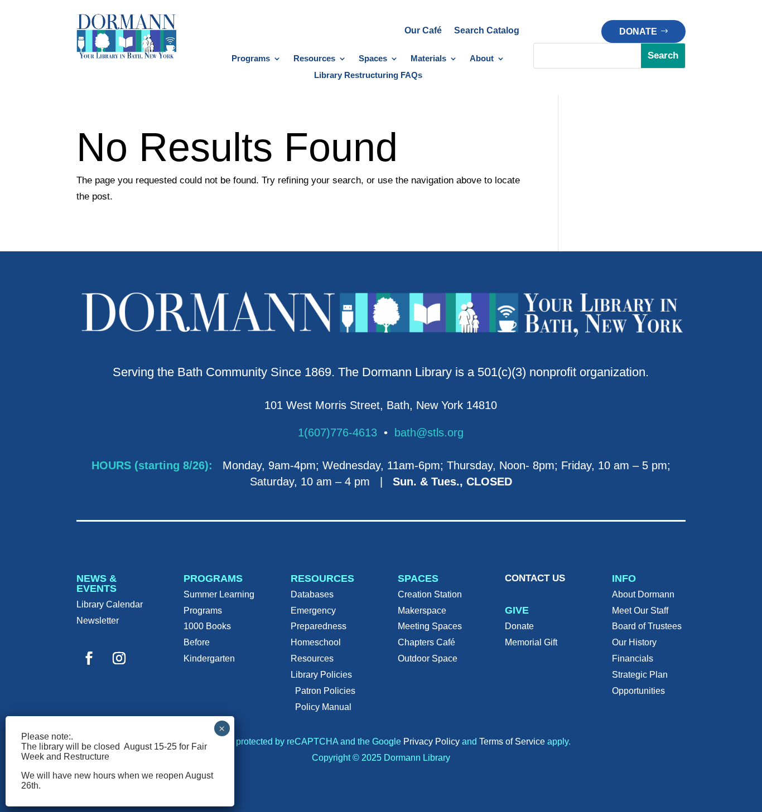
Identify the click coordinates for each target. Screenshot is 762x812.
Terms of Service (512, 741)
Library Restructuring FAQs (368, 75)
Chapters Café (426, 642)
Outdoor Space (427, 658)
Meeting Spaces (430, 626)
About (482, 59)
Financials (632, 658)
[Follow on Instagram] (119, 658)
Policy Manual (323, 707)
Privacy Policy (431, 741)
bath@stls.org (429, 432)
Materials (428, 59)
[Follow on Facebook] (89, 658)
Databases (312, 594)
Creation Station (430, 594)
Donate (638, 31)
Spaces (373, 59)
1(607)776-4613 (337, 432)
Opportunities (638, 691)
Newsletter (97, 620)
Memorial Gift (531, 642)
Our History (634, 642)
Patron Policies (325, 691)
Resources (314, 59)
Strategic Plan (640, 674)
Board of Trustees (647, 626)
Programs (251, 59)
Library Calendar (109, 604)
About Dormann (643, 594)
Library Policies (321, 674)
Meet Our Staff (640, 610)
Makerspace (422, 610)
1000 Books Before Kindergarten (209, 642)
